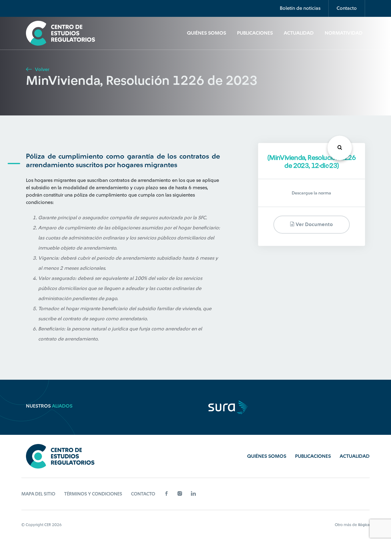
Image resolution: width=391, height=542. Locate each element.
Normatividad (344, 33)
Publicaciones (255, 33)
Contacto (347, 8)
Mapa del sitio (38, 494)
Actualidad (299, 33)
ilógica (364, 525)
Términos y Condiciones (93, 494)
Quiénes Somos (206, 33)
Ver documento (313, 225)
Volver (41, 69)
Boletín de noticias (300, 8)
